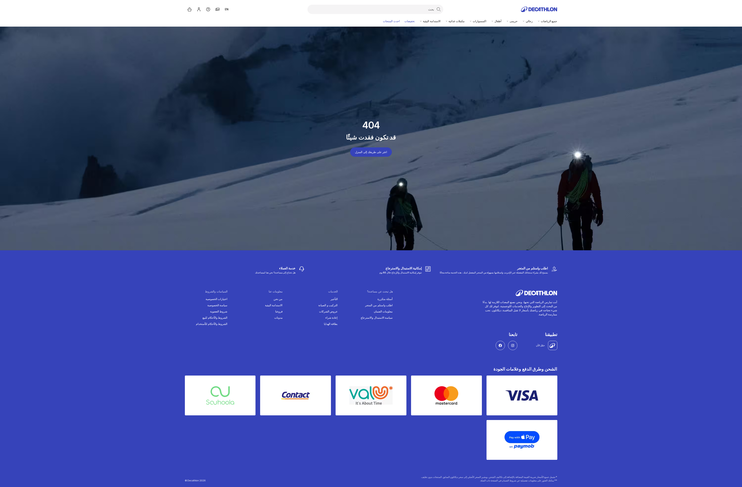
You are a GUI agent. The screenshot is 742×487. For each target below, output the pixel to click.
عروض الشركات (328, 311)
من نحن (278, 299)
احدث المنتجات (391, 21)
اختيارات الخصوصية (217, 299)
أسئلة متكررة (385, 299)
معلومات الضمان (383, 311)
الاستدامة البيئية (431, 21)
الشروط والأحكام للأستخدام (212, 323)
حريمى (513, 21)
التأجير (334, 299)
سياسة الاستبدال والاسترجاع (377, 317)
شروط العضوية (219, 311)
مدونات (278, 317)
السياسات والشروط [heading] (216, 291)
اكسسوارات (479, 21)
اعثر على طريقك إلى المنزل (371, 152)
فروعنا (279, 311)
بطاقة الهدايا (331, 323)
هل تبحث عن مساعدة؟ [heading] (380, 291)
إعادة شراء (331, 317)
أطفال (497, 21)
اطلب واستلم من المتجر (379, 305)
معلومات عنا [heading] (276, 291)
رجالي (529, 21)
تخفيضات (409, 21)
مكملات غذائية (456, 21)
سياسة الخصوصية (217, 305)
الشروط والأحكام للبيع (215, 317)
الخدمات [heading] (333, 291)
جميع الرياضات (548, 21)
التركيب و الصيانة (328, 305)
